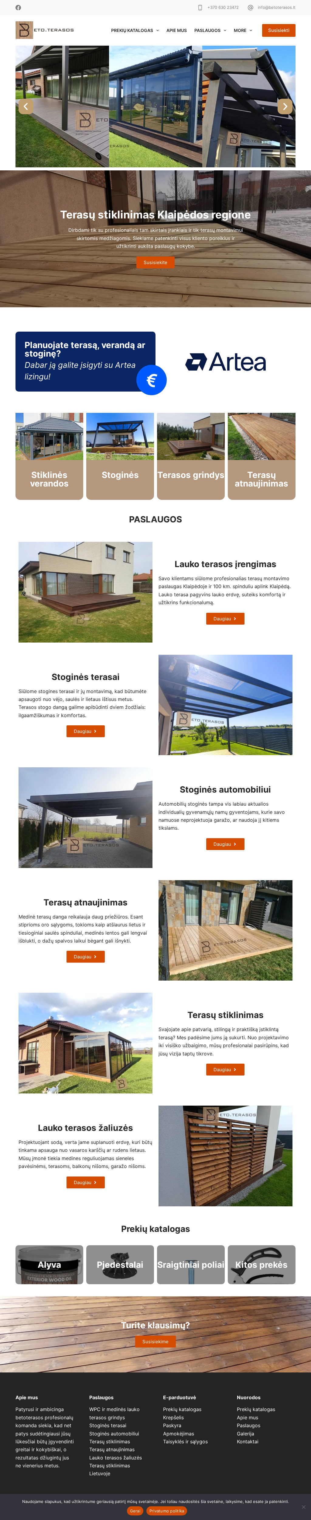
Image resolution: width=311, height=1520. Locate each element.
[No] (303, 1507)
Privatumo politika (166, 1510)
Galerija (245, 1434)
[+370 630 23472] (200, 7)
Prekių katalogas (132, 30)
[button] (26, 106)
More (240, 30)
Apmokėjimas (178, 1434)
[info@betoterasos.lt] (250, 7)
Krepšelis (173, 1417)
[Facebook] (18, 7)
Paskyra (172, 1425)
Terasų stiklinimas (109, 1441)
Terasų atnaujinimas (112, 1449)
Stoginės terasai (107, 1425)
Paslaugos (207, 30)
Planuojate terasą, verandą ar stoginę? (85, 349)
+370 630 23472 (223, 7)
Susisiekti (278, 30)
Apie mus (176, 30)
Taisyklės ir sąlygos (185, 1441)
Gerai (135, 1510)
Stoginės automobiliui (114, 1434)
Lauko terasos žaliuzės (115, 1458)
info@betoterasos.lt (277, 7)
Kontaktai (247, 1441)
